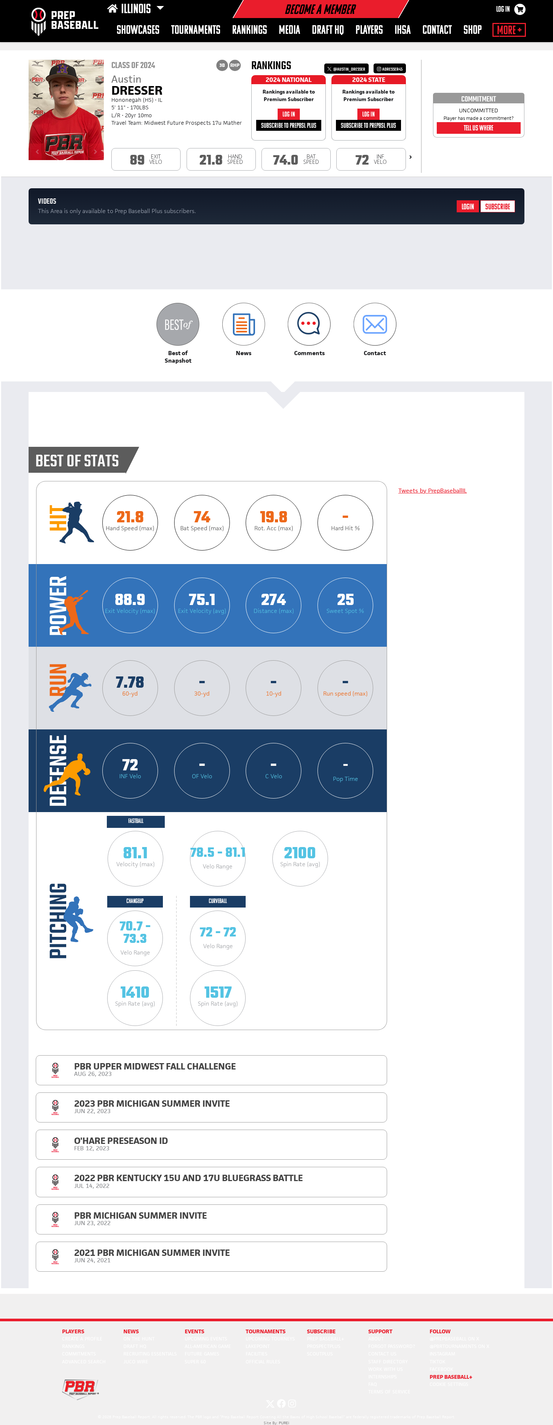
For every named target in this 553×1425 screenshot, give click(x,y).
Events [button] (194, 1331)
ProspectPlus (323, 1346)
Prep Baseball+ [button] (451, 1376)
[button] (178, 333)
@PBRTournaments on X (459, 1346)
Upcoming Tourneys (270, 1339)
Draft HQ (328, 30)
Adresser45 (392, 69)
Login (468, 207)
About (376, 1339)
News (131, 1331)
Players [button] (369, 30)
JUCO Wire (135, 1361)
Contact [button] (437, 30)
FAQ (372, 1384)
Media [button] (289, 30)
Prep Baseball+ (325, 1339)
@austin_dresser (349, 69)
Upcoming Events (206, 1339)
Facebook (441, 1369)
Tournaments (195, 30)
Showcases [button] (138, 30)
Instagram (442, 1354)
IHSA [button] (403, 30)
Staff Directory (388, 1361)
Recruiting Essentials (150, 1354)
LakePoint (258, 1346)
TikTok (437, 1361)
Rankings (249, 30)
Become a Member (319, 10)
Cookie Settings (449, 1384)
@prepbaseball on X (454, 1339)
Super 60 (195, 1361)
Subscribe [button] (321, 1331)
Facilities (256, 1354)
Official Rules (263, 1361)
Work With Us (385, 1369)
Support (380, 1331)
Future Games (202, 1354)
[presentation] (410, 157)
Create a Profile (82, 1339)
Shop (472, 30)
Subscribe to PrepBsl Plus (288, 126)
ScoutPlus (320, 1354)
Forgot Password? (391, 1346)
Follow (440, 1331)
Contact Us (382, 1354)
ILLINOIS (137, 10)
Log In (503, 10)
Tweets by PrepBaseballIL (432, 491)
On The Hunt (139, 1339)
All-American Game (208, 1346)
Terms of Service (389, 1392)
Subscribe (497, 207)
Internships (382, 1377)
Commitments (79, 1354)
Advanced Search (84, 1361)
